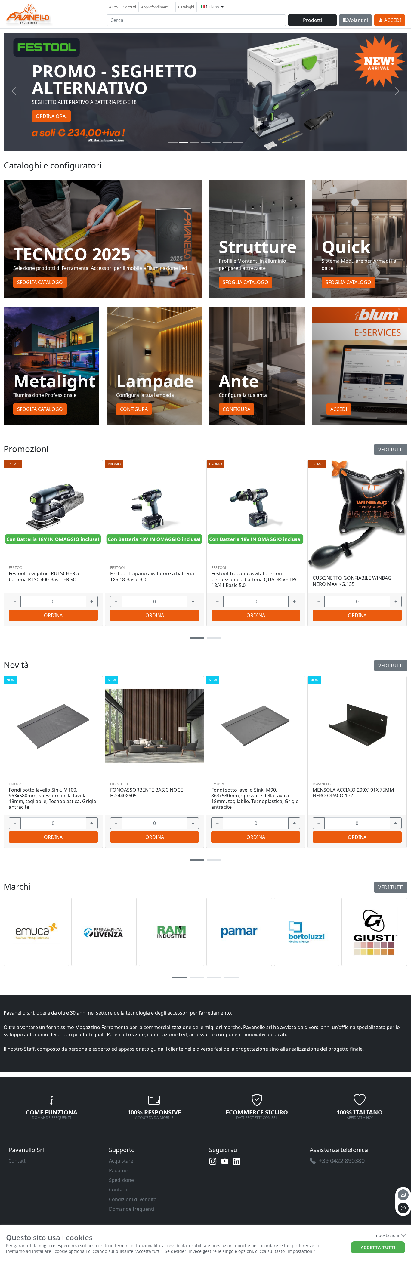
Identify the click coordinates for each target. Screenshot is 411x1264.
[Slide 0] (173, 142)
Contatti (129, 7)
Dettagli (51, 509)
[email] (403, 1194)
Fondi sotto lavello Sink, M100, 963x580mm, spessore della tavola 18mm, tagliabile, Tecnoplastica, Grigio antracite (52, 798)
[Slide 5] (227, 142)
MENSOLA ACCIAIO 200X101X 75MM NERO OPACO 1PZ (353, 793)
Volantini (358, 20)
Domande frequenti (131, 1209)
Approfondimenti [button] (155, 7)
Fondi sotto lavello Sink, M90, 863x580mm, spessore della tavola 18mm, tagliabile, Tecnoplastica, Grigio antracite (255, 798)
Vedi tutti (390, 449)
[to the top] (403, 1208)
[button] (197, 638)
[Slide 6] (238, 142)
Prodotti (312, 20)
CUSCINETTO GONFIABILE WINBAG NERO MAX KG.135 (352, 581)
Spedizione (121, 1180)
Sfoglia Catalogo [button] (40, 282)
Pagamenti (121, 1170)
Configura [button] (134, 409)
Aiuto (113, 7)
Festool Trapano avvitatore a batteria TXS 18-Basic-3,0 (152, 576)
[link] (29, 13)
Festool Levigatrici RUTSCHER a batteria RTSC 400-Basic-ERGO (44, 576)
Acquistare (121, 1160)
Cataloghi (186, 7)
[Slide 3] (205, 142)
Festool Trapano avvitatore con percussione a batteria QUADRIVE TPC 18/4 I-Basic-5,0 (255, 579)
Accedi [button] (338, 409)
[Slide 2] (194, 142)
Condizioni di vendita (132, 1199)
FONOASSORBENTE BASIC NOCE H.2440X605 (146, 793)
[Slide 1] (183, 142)
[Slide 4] (216, 142)
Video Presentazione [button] (59, 107)
